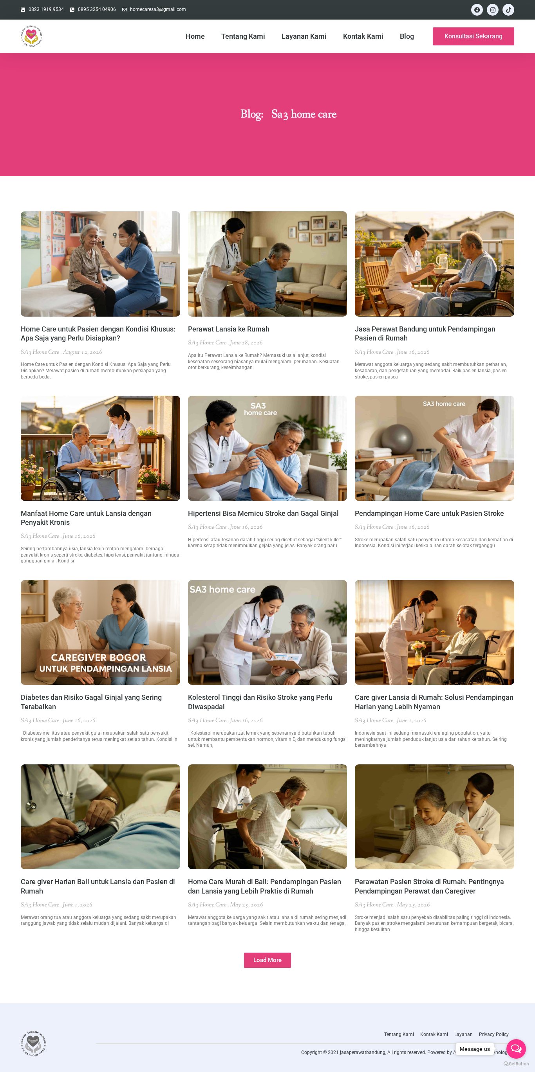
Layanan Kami (304, 36)
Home (195, 36)
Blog (407, 36)
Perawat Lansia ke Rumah (228, 329)
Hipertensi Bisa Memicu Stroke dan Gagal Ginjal (263, 513)
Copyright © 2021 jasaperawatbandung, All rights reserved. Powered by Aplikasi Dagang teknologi (405, 1052)
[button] (267, 960)
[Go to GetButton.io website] (516, 1064)
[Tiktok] (508, 10)
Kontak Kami (363, 36)
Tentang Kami (243, 36)
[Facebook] (477, 10)
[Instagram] (493, 10)
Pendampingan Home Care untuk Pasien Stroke (429, 513)
